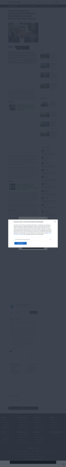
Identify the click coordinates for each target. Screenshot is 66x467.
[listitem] (33, 239)
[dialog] (33, 233)
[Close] (55, 222)
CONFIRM (20, 243)
